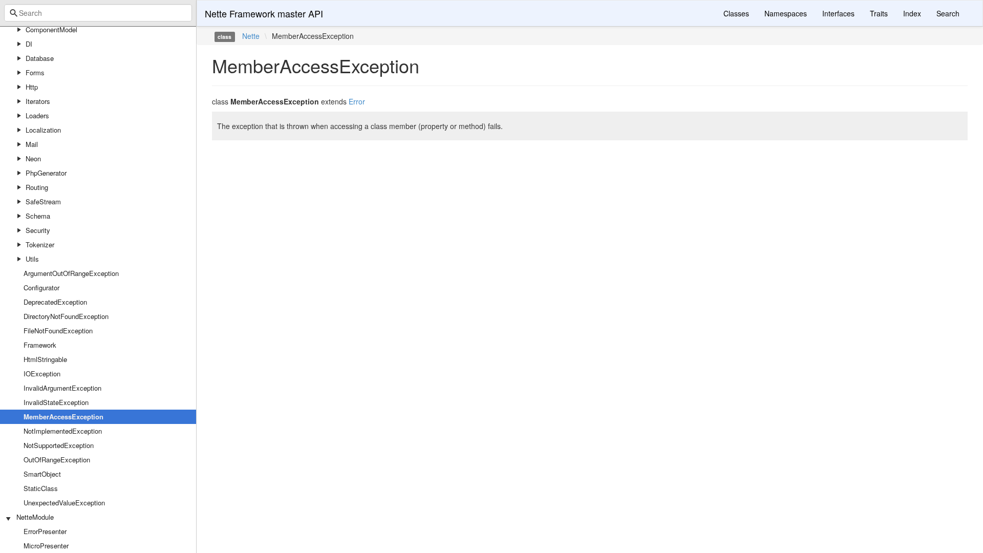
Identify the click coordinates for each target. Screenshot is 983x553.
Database (40, 58)
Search (947, 13)
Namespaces (785, 13)
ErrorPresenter (45, 531)
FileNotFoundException (58, 330)
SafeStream (43, 201)
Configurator (41, 287)
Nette (251, 36)
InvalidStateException (56, 402)
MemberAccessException (63, 416)
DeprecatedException (55, 302)
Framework (40, 345)
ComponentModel (51, 29)
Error (357, 101)
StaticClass (41, 488)
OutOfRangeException (57, 459)
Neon (33, 158)
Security (38, 230)
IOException (42, 373)
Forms (35, 72)
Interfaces (838, 13)
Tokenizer (40, 244)
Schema (38, 216)
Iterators (38, 101)
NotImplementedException (63, 431)
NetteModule (35, 517)
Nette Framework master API (264, 13)
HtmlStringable (45, 359)
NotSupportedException (59, 445)
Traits (879, 13)
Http (32, 87)
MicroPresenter (46, 545)
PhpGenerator (46, 173)
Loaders (37, 115)
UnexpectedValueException (64, 502)
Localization (43, 130)
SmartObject (42, 474)
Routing (37, 187)
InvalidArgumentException (62, 388)
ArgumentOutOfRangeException (71, 273)
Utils (32, 259)
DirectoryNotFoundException (66, 316)
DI (29, 44)
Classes (736, 13)
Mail (32, 144)
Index (912, 13)
